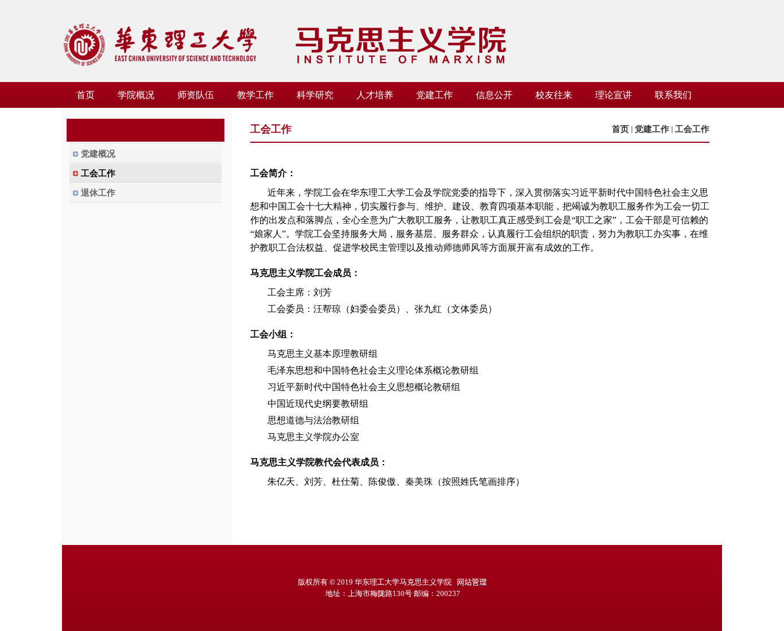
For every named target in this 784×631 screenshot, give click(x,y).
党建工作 (652, 129)
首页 (620, 129)
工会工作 (692, 129)
